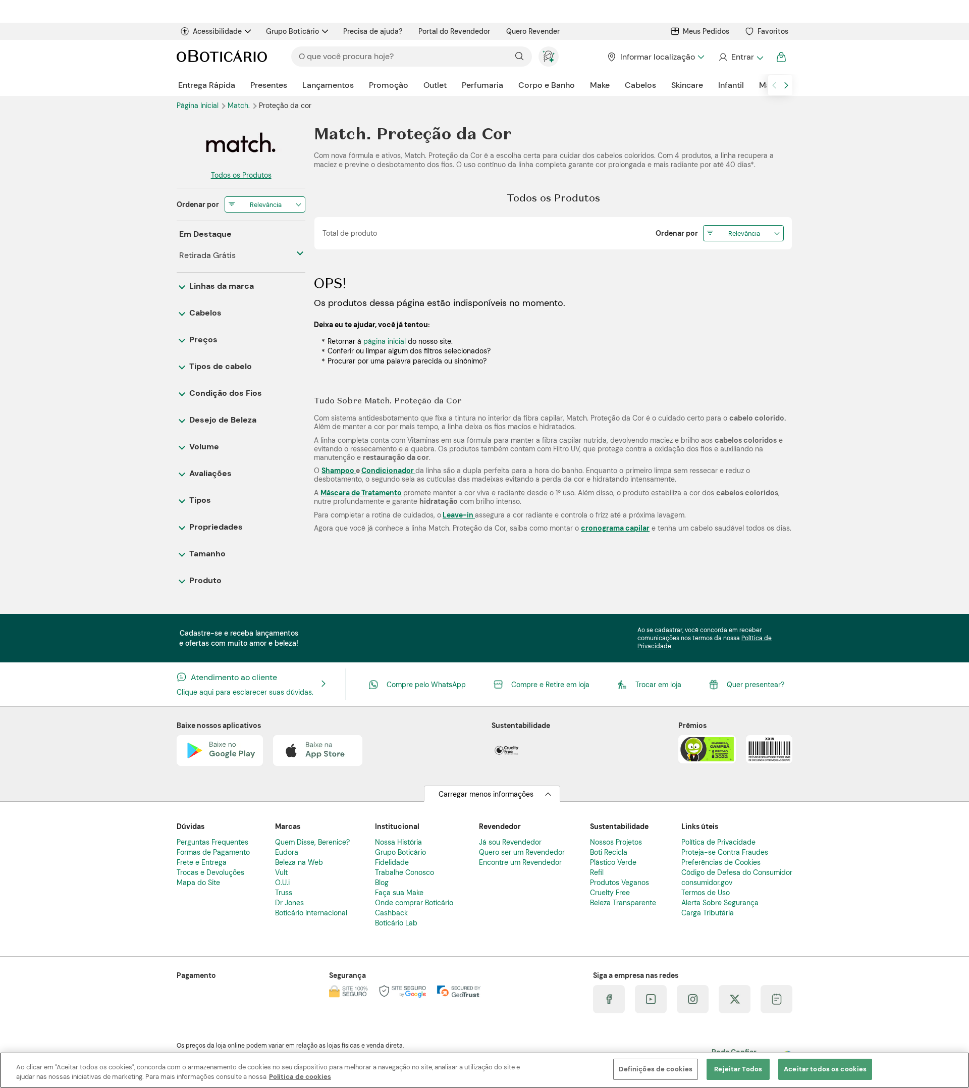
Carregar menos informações (486, 794)
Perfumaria (482, 85)
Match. (240, 105)
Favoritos (773, 31)
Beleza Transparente (623, 902)
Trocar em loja (658, 684)
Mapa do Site (198, 882)
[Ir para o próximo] (786, 85)
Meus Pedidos (706, 31)
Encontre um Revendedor (520, 862)
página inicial (384, 341)
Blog (382, 882)
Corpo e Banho (546, 85)
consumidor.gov (706, 882)
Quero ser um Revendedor (522, 852)
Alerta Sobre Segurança (720, 902)
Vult (281, 872)
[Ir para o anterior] (774, 85)
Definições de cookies (655, 1069)
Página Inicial (199, 105)
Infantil (731, 85)
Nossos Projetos (616, 842)
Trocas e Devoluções (210, 872)
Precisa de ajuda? (372, 31)
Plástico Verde (613, 862)
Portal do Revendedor (454, 31)
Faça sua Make (399, 892)
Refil (597, 872)
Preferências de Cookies (721, 862)
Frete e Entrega (202, 862)
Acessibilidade (217, 31)
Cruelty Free (610, 892)
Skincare (687, 85)
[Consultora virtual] (549, 56)
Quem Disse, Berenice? (312, 842)
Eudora (286, 852)
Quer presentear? (755, 684)
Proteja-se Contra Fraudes (724, 852)
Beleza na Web (299, 862)
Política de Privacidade (718, 842)
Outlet (435, 85)
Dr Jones (289, 902)
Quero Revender (533, 31)
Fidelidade (392, 862)
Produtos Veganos (619, 882)
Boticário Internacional (311, 912)
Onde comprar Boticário (414, 902)
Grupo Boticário (292, 31)
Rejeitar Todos (738, 1069)
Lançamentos (328, 85)
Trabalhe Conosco (404, 872)
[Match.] (241, 145)
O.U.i (282, 882)
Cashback (391, 912)
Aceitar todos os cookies (825, 1069)
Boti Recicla (608, 852)
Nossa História (398, 842)
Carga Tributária (707, 912)
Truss (283, 892)
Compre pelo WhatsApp (426, 684)
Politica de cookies (300, 1077)
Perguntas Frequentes (212, 842)
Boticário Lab (396, 922)
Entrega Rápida (206, 85)
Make (600, 85)
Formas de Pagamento (213, 852)
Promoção (388, 85)
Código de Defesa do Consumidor (736, 872)
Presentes (268, 85)
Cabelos (640, 85)
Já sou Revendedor (510, 842)
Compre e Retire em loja (550, 684)
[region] (484, 1070)
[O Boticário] (222, 57)
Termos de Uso (705, 892)
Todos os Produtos (241, 175)
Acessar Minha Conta (740, 57)
